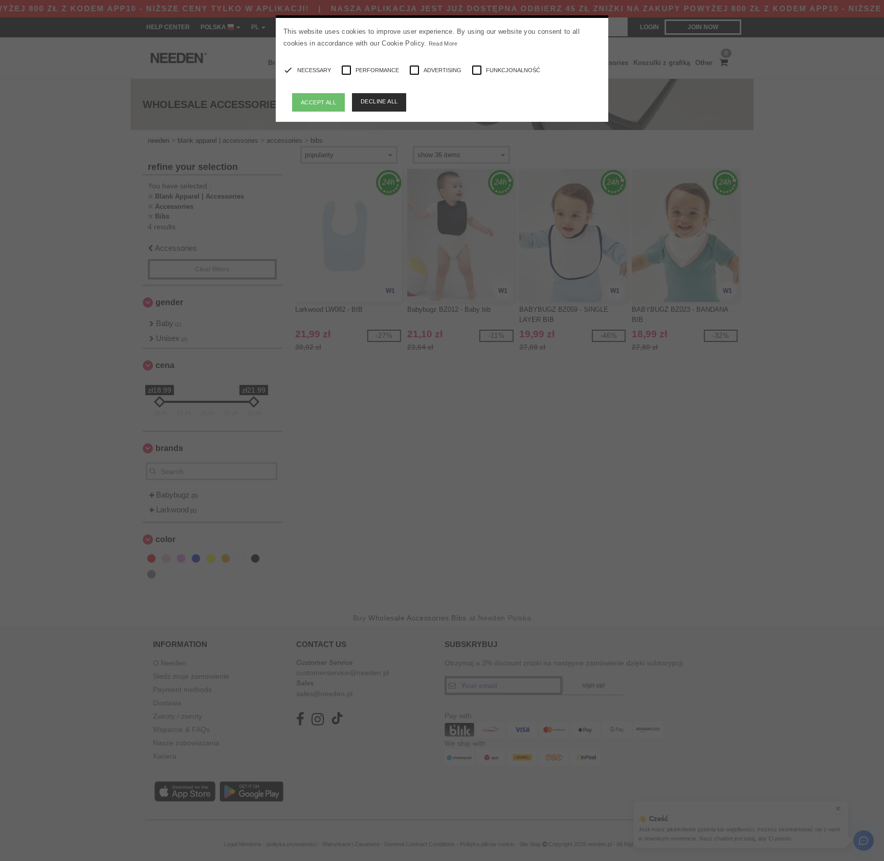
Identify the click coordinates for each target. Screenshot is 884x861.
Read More (443, 43)
